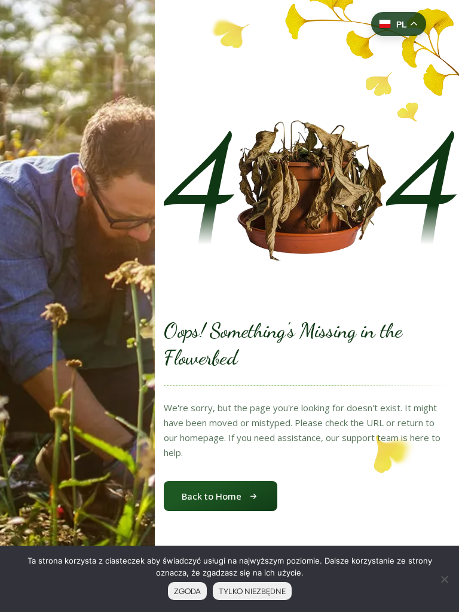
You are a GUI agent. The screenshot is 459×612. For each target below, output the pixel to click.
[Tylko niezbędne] (444, 579)
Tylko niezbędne (252, 591)
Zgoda (187, 591)
